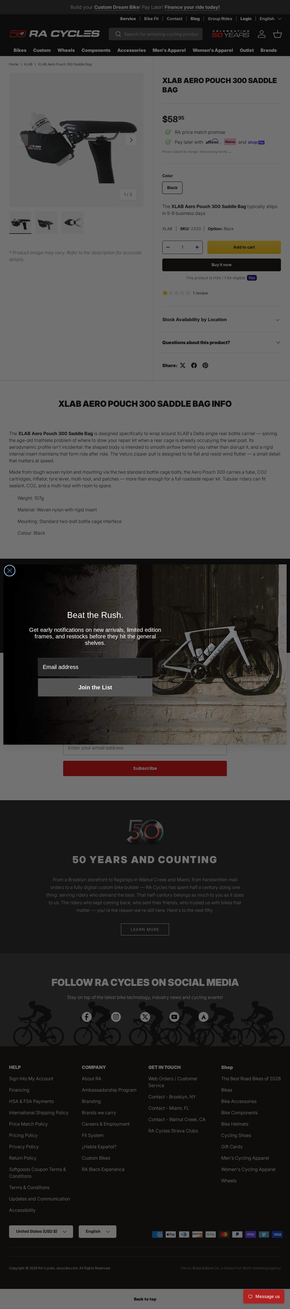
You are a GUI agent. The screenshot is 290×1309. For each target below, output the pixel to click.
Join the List (95, 687)
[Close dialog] (10, 570)
